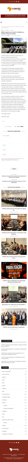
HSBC (14, 414)
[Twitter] (11, 442)
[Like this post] (15, 126)
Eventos (14, 402)
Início (2, 26)
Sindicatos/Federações (15, 408)
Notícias (14, 425)
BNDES (3, 121)
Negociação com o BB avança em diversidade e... (14, 304)
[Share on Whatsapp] (19, 126)
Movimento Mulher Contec (14, 419)
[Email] (18, 1)
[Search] (26, 22)
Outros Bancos (14, 428)
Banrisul (14, 377)
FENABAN (14, 411)
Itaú (14, 417)
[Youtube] (16, 1)
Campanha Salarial (14, 397)
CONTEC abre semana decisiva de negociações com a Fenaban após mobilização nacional (12, 353)
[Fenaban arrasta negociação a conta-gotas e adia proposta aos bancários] (14, 222)
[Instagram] (12, 442)
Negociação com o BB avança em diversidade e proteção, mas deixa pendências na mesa (13, 362)
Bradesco (14, 388)
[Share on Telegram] (21, 126)
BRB (14, 391)
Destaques (14, 400)
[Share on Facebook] (17, 126)
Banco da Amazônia (14, 371)
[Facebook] (9, 1)
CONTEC (8, 35)
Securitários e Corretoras (14, 434)
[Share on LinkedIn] (18, 126)
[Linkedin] (14, 1)
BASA (14, 380)
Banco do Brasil (14, 374)
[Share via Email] (22, 126)
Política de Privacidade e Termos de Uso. (10, 159)
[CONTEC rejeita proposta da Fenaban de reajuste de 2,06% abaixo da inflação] (14, 198)
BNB (14, 382)
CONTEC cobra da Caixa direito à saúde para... (14, 327)
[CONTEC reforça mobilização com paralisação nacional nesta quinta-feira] (14, 270)
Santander (14, 431)
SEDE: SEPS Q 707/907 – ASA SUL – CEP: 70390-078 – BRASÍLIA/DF (14, 455)
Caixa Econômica (14, 394)
